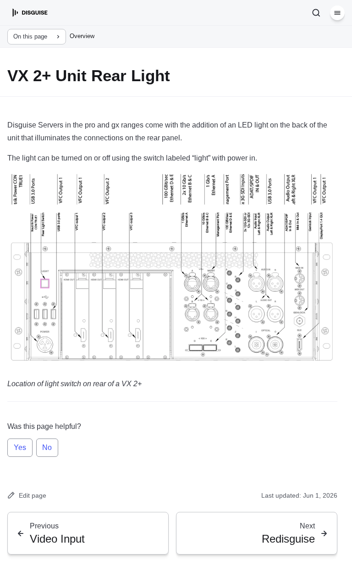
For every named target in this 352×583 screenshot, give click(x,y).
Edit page (32, 495)
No (47, 447)
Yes (20, 447)
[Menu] (337, 13)
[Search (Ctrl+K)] (316, 13)
